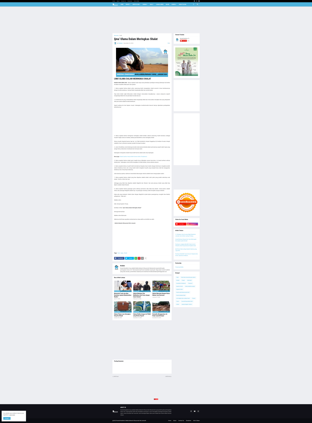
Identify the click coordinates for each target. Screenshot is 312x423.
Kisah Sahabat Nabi (180, 295)
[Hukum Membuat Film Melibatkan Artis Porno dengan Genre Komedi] (142, 286)
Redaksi (122, 266)
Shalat (125, 253)
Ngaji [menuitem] (151, 4)
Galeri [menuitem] (167, 4)
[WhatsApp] (135, 258)
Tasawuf (190, 283)
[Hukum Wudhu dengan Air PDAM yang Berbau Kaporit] (142, 307)
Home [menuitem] (122, 4)
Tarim (177, 301)
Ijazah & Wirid (179, 286)
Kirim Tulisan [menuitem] (182, 4)
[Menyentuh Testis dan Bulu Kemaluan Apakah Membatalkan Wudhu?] (123, 286)
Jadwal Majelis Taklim (187, 304)
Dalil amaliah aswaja (190, 286)
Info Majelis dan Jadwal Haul (183, 298)
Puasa (193, 298)
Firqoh (183, 280)
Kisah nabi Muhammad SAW (182, 292)
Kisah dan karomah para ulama (188, 277)
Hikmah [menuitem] (145, 4)
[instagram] (196, 1)
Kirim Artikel (136, 1)
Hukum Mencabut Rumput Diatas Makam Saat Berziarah (161, 294)
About (118, 1)
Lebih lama (168, 376)
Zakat (177, 304)
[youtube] (199, 1)
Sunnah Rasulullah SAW (187, 301)
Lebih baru (116, 376)
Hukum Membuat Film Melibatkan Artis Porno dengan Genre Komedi (141, 295)
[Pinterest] (139, 258)
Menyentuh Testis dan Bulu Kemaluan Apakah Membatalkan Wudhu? (122, 295)
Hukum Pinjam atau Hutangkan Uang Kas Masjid (122, 315)
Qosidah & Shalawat (181, 283)
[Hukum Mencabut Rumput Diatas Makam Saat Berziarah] (161, 286)
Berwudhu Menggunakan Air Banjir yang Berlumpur (159, 315)
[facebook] (194, 1)
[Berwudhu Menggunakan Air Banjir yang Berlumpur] (161, 307)
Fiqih (121, 35)
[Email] (142, 258)
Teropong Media (179, 267)
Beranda (116, 35)
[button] (193, 4)
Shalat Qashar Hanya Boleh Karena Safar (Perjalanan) (133, 156)
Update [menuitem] (127, 4)
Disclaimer (130, 1)
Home (113, 1)
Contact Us (123, 1)
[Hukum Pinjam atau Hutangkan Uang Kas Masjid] (123, 307)
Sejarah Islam (179, 289)
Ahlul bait (189, 280)
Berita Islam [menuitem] (136, 4)
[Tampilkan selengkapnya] (145, 258)
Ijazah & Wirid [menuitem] (159, 4)
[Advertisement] (156, 20)
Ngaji (122, 253)
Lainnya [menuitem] (173, 4)
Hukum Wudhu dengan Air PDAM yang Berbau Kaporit (142, 315)
